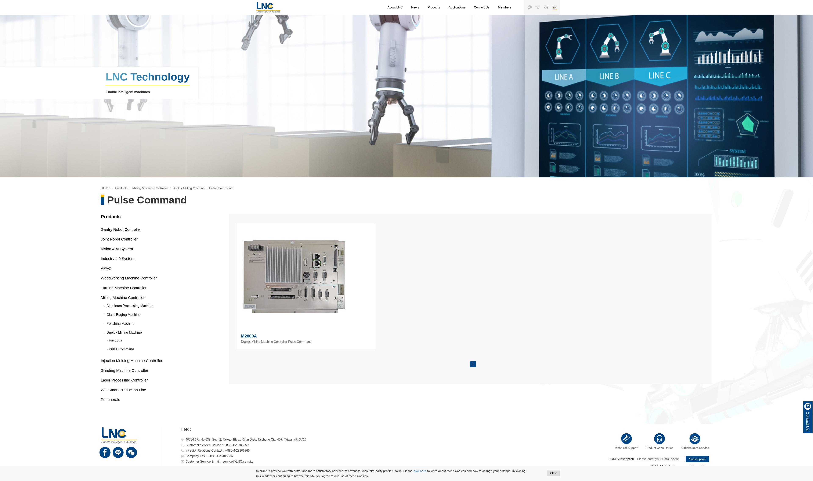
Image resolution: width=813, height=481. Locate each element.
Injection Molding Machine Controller (131, 361)
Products (434, 7)
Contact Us (481, 7)
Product (659, 447)
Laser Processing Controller (124, 380)
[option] (406, 96)
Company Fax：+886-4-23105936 (209, 456)
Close (553, 473)
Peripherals (110, 400)
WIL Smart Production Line (123, 390)
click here (419, 471)
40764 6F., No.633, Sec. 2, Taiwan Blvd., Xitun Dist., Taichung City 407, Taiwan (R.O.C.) (245, 439)
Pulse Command (220, 188)
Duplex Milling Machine (189, 188)
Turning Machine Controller (124, 288)
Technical (626, 447)
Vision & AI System (117, 249)
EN (555, 7)
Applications (457, 7)
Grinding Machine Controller (124, 370)
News (415, 7)
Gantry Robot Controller (121, 229)
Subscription (697, 459)
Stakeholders (695, 447)
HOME (268, 7)
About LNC (395, 7)
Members (504, 7)
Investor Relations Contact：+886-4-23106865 (217, 450)
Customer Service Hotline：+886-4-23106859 (217, 445)
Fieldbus (115, 340)
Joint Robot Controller (119, 239)
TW (537, 7)
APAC (106, 268)
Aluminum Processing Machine (129, 306)
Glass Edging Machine (123, 315)
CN (546, 7)
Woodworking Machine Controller (129, 278)
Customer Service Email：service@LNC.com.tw (219, 461)
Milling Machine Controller (150, 188)
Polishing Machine (120, 323)
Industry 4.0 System (117, 259)
